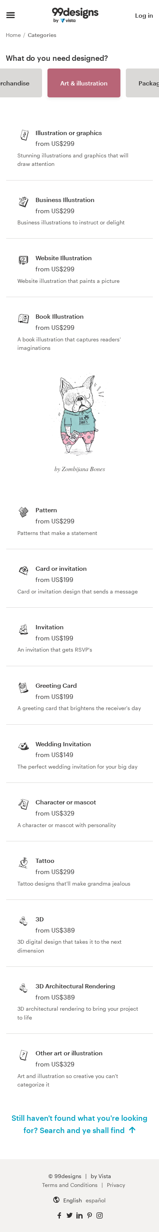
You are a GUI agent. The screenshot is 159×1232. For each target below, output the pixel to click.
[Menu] (10, 15)
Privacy (116, 1185)
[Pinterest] (89, 1215)
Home (14, 35)
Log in (144, 15)
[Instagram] (99, 1215)
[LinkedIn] (79, 1215)
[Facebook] (59, 1215)
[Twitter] (69, 1215)
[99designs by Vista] (75, 15)
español (96, 1200)
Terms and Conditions (70, 1185)
